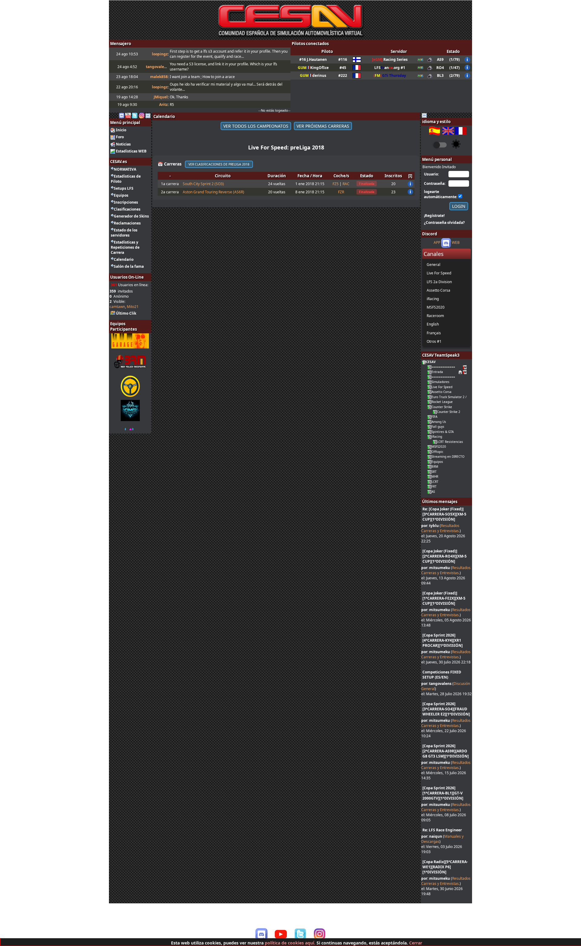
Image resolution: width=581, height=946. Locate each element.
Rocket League (442, 402)
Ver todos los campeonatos (255, 126)
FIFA (434, 416)
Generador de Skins (131, 216)
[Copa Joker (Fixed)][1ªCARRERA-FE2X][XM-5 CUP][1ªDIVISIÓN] (443, 598)
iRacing (437, 436)
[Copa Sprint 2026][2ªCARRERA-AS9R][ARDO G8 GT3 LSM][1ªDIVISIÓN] (445, 751)
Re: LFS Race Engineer (442, 830)
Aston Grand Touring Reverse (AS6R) (213, 192)
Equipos (121, 195)
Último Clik (126, 313)
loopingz (160, 54)
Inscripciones (126, 202)
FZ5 (336, 183)
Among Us (439, 422)
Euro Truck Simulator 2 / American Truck (461, 397)
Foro (120, 136)
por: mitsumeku (435, 567)
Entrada (437, 372)
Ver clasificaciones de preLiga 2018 (219, 164)
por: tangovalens (436, 683)
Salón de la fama (129, 266)
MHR (435, 476)
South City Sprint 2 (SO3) (203, 183)
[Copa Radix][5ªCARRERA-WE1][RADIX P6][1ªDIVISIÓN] (445, 867)
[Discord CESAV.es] (121, 115)
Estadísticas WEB (131, 151)
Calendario (123, 259)
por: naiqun (431, 836)
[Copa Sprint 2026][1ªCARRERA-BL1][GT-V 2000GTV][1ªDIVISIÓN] (442, 793)
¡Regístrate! (434, 215)
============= (443, 367)
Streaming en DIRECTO (448, 456)
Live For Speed (442, 387)
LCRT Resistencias (450, 442)
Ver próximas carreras (323, 126)
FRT (434, 486)
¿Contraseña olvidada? (444, 222)
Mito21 (133, 306)
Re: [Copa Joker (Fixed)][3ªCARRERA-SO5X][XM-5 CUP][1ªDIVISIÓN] (444, 514)
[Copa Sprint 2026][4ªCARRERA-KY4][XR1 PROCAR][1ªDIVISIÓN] (442, 640)
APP (437, 242)
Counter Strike (442, 407)
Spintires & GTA (443, 432)
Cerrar (415, 943)
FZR (341, 192)
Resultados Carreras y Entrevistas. (440, 528)
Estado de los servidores (124, 232)
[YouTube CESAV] (281, 934)
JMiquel (161, 97)
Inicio (121, 130)
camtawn (117, 306)
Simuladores (440, 382)
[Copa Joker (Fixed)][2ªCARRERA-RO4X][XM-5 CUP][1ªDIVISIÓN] (444, 556)
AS (433, 491)
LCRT (435, 482)
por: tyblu (430, 525)
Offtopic (437, 452)
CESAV (431, 362)
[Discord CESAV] (261, 934)
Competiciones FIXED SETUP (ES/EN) (441, 674)
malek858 (159, 76)
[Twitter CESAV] (300, 934)
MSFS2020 (439, 446)
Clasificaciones (127, 209)
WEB (456, 242)
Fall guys (438, 426)
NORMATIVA (125, 169)
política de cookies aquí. (290, 943)
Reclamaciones (127, 223)
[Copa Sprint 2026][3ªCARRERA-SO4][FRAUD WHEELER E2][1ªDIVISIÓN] (446, 709)
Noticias (123, 144)
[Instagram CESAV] (142, 115)
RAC (346, 183)
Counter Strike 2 (448, 412)
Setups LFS (123, 188)
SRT (434, 472)
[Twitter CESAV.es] (135, 115)
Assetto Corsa (441, 392)
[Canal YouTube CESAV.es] (128, 115)
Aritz (163, 104)
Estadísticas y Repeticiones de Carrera (125, 247)
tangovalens (157, 66)
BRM (435, 466)
